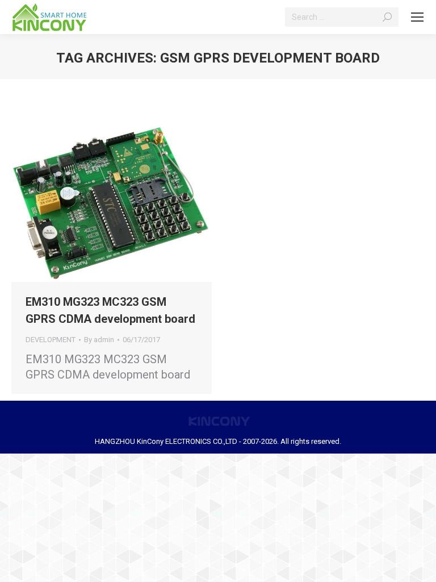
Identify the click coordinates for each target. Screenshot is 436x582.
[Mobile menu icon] (417, 17)
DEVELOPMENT (51, 339)
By (99, 339)
